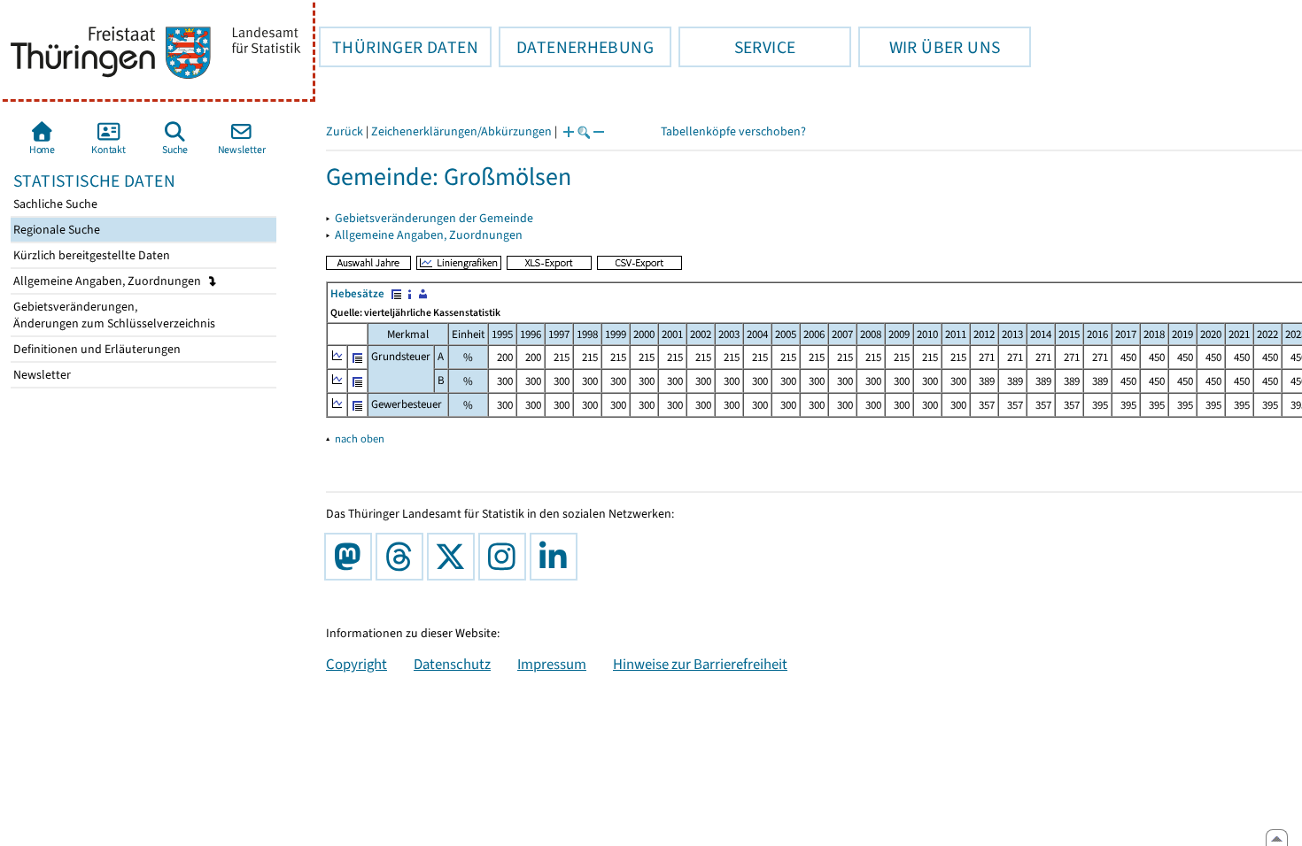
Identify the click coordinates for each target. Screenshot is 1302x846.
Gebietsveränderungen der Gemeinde (434, 218)
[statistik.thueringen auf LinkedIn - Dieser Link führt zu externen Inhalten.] (557, 557)
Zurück (344, 131)
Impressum (551, 663)
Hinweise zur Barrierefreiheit (700, 663)
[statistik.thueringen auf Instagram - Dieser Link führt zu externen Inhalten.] (505, 557)
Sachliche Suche (54, 204)
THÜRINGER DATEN (398, 46)
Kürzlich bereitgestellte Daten (90, 255)
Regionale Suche (55, 229)
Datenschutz (452, 663)
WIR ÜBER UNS (929, 46)
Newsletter (41, 374)
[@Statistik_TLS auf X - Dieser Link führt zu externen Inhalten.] (454, 557)
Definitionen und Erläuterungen (96, 349)
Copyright (356, 663)
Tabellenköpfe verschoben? (733, 131)
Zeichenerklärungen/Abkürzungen (461, 131)
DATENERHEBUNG (576, 46)
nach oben (359, 438)
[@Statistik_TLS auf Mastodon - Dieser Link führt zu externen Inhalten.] (351, 557)
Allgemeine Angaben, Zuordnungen (108, 281)
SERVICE (736, 46)
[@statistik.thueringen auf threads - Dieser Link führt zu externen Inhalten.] (403, 557)
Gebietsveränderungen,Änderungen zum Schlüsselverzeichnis (113, 315)
